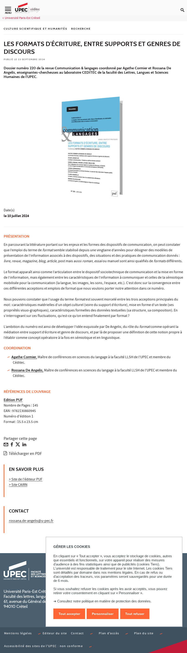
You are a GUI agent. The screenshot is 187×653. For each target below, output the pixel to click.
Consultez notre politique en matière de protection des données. (104, 601)
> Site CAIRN (18, 485)
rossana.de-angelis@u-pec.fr (31, 521)
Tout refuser (134, 614)
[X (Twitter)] (18, 445)
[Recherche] (184, 6)
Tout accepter (69, 614)
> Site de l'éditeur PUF (25, 479)
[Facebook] (11, 445)
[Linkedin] (24, 445)
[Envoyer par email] (6, 445)
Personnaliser (102, 614)
